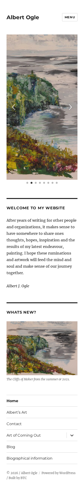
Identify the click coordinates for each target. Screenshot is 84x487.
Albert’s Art (17, 412)
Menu (70, 17)
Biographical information (29, 458)
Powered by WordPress (59, 473)
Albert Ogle (23, 17)
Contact (14, 424)
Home (12, 401)
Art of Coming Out (24, 435)
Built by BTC (18, 478)
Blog (11, 447)
